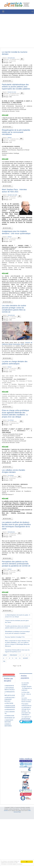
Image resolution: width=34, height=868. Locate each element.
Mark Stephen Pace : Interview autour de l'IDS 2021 (14, 190)
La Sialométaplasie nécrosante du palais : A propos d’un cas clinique (17, 615)
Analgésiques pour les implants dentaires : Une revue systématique (16, 232)
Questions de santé (12, 195)
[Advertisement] (17, 31)
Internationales (11, 58)
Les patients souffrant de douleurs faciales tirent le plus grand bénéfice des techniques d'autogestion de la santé (16, 525)
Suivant (25, 658)
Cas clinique (11, 420)
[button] (22, 59)
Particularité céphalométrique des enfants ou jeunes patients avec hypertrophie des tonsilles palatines (16, 87)
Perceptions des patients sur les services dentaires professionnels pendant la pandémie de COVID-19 (16, 564)
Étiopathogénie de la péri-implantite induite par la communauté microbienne (16, 132)
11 (20, 658)
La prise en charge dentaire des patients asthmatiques (14, 362)
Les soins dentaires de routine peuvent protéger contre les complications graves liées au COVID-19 (14, 309)
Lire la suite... (8, 80)
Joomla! (6, 810)
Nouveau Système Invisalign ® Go (15, 637)
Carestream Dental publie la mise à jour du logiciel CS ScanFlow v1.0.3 (17, 650)
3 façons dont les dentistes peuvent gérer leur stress (17, 621)
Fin (4, 661)
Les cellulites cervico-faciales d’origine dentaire (13, 471)
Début (5, 655)
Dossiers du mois (12, 92)
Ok (26, 861)
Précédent (13, 655)
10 (16, 658)
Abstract (9, 137)
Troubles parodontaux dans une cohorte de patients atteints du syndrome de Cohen (17, 627)
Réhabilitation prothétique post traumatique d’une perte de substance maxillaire (17, 632)
